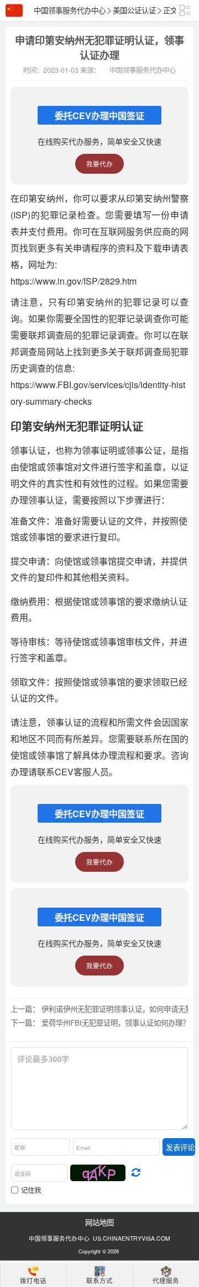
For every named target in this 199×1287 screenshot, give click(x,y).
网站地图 (99, 1222)
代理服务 (166, 1280)
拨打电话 (33, 1280)
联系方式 (99, 1280)
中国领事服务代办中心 (70, 10)
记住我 (31, 1190)
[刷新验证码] (135, 1173)
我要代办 (99, 163)
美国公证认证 (134, 10)
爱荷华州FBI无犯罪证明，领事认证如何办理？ (115, 1022)
